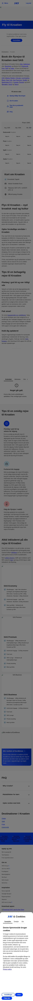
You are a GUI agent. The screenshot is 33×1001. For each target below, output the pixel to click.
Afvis (19, 994)
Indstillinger (8, 994)
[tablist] (16, 921)
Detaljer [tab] (16, 921)
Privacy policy (7, 969)
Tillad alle (7, 998)
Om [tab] (23, 921)
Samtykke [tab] (7, 921)
